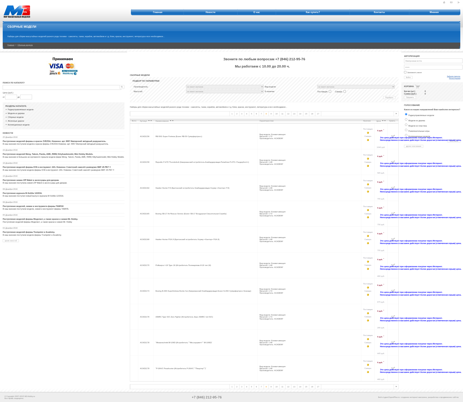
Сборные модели (25, 45)
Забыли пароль (453, 76)
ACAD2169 (144, 239)
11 (282, 114)
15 (306, 114)
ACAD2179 (144, 368)
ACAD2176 (144, 317)
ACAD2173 (144, 291)
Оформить (410, 97)
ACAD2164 (144, 188)
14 (300, 114)
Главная (157, 12)
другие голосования (413, 146)
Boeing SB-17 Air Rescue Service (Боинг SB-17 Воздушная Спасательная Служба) (191, 214)
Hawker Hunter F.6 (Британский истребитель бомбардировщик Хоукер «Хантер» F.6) (192, 188)
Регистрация (454, 78)
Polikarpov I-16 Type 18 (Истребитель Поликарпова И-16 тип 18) (183, 265)
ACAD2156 (144, 136)
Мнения (434, 12)
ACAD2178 (144, 343)
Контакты (379, 12)
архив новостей (11, 241)
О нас (256, 12)
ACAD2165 (144, 214)
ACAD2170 (144, 265)
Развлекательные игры (419, 131)
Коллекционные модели (18, 125)
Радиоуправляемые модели (20, 109)
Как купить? (313, 12)
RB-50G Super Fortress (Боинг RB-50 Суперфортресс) (179, 136)
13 (294, 114)
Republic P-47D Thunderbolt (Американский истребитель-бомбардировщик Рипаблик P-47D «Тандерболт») (202, 162)
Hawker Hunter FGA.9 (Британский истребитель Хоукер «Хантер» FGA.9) (187, 239)
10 (276, 114)
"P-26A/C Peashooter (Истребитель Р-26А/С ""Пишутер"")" (181, 368)
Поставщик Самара (368, 132)
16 (312, 114)
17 (318, 114)
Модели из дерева (16, 113)
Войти (408, 77)
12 (288, 114)
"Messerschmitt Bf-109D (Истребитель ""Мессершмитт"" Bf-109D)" (184, 343)
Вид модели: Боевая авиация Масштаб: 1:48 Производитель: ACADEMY (272, 162)
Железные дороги (16, 121)
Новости (210, 12)
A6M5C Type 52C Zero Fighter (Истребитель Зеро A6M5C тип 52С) (184, 317)
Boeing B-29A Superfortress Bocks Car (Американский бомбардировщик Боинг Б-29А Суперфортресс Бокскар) (203, 291)
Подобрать (389, 97)
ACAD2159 (144, 162)
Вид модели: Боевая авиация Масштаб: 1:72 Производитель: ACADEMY (272, 136)
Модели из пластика (417, 126)
